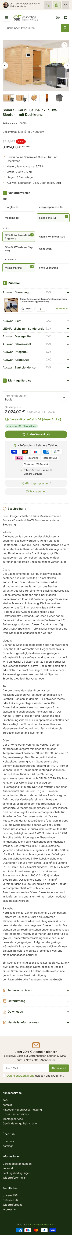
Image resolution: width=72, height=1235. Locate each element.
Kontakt (7, 1104)
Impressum (9, 1209)
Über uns (8, 1141)
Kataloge (8, 1146)
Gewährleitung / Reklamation (20, 1123)
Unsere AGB (10, 1195)
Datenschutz (10, 1200)
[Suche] (65, 28)
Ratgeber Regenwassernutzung (22, 1109)
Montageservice (13, 1119)
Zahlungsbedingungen (16, 1173)
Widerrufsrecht (12, 1204)
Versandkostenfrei (22, 419)
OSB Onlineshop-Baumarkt (40, 1224)
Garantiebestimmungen (17, 1163)
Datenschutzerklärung (20, 1075)
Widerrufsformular (14, 1177)
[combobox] (36, 28)
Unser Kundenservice (16, 1114)
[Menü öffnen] (6, 17)
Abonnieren (58, 1068)
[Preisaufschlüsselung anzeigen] (64, 397)
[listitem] (48, 5)
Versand (8, 1168)
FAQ (5, 1100)
